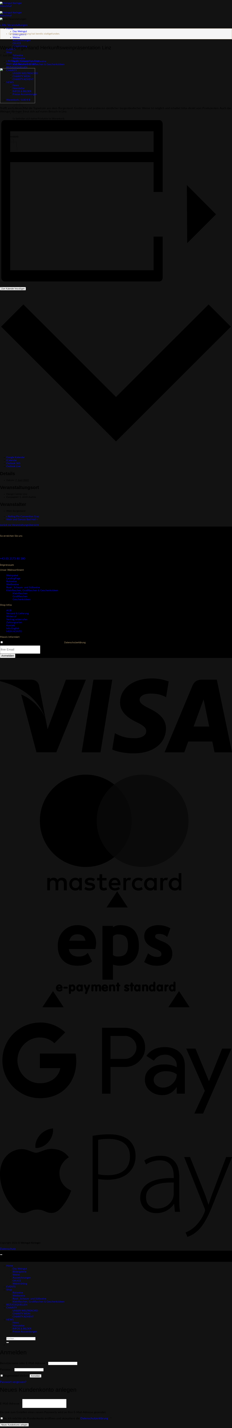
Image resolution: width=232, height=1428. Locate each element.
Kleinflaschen (20, 593)
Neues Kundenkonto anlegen (14, 1425)
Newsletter (19, 1325)
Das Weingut (20, 31)
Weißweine (19, 58)
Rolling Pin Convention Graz (22, 61)
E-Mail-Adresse (10, 1403)
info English (12, 628)
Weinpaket (12, 575)
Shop (9, 52)
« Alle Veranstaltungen (14, 25)
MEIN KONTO (14, 631)
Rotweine (18, 55)
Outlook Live (13, 466)
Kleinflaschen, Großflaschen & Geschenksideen (39, 64)
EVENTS (11, 1286)
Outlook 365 (13, 463)
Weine (16, 37)
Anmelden (35, 1376)
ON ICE (17, 43)
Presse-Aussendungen (25, 1331)
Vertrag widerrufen (16, 619)
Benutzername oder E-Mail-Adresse (23, 1363)
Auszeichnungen (22, 40)
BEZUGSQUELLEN (16, 67)
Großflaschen (20, 596)
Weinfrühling (20, 1283)
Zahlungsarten (14, 622)
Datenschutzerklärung (75, 642)
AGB (9, 610)
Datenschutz (8, 1249)
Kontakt (10, 625)
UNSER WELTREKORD (25, 1310)
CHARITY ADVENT (23, 1316)
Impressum (7, 565)
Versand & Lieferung (17, 613)
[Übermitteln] (7, 1342)
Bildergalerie (19, 1271)
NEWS (10, 1319)
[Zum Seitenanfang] (1, 1254)
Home (9, 28)
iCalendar (11, 460)
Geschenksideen (22, 599)
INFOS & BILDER (22, 1328)
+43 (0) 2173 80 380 (12, 558)
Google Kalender (15, 457)
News (16, 1322)
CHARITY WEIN (21, 1313)
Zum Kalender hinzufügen (13, 288)
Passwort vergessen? (13, 1382)
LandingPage (13, 578)
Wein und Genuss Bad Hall (22, 64)
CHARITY (11, 1307)
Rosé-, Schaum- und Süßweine (23, 587)
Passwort (7, 1369)
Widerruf (11, 616)
